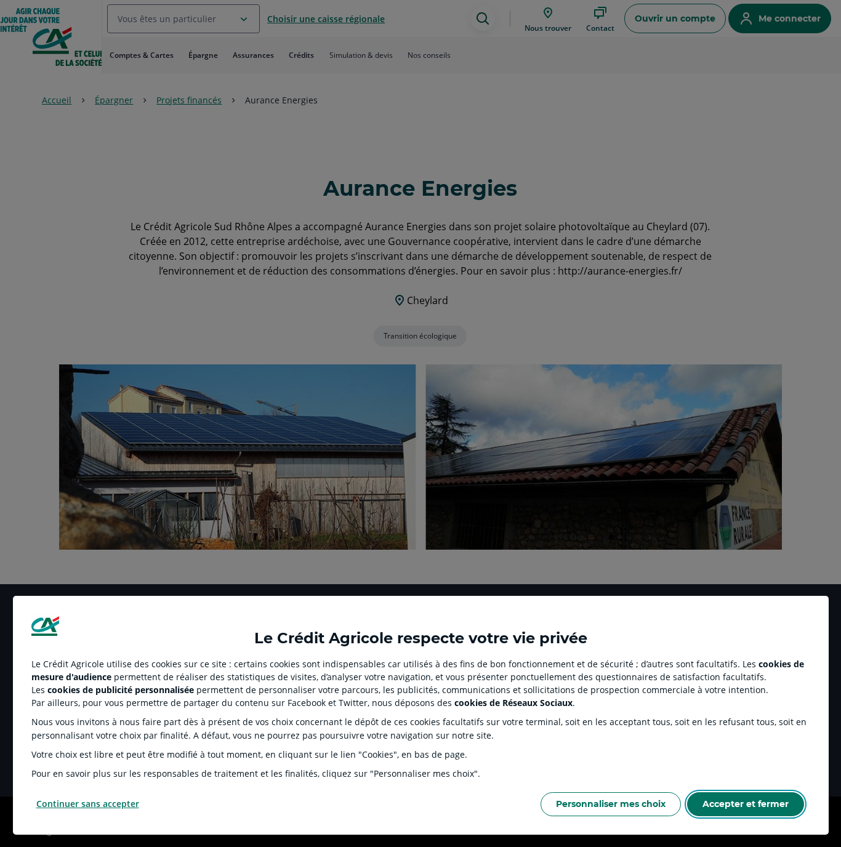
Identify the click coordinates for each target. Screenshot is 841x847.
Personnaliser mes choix (611, 803)
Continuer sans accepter (87, 803)
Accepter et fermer (745, 803)
